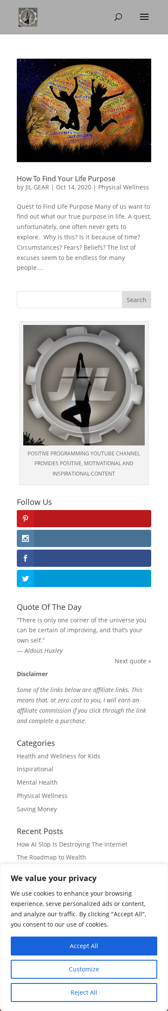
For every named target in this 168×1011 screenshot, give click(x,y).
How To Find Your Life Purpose (66, 178)
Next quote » (133, 661)
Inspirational (35, 769)
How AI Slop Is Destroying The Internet (72, 844)
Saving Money (37, 809)
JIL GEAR (37, 187)
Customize (84, 969)
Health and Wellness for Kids (58, 756)
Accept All (84, 946)
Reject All (84, 992)
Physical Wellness (123, 187)
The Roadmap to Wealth (51, 857)
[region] (84, 937)
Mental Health (37, 782)
